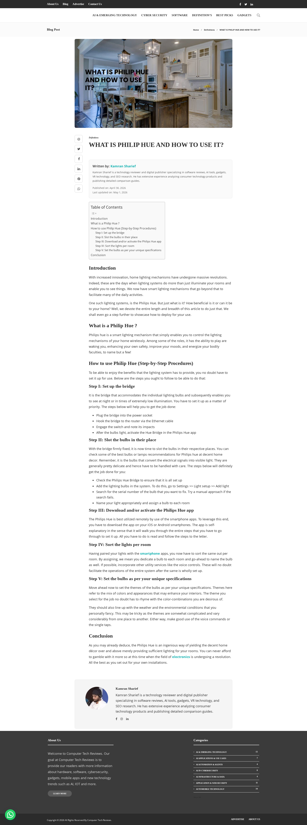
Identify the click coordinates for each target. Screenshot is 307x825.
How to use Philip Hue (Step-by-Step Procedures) (123, 228)
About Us (52, 4)
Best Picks (224, 15)
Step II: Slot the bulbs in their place (116, 237)
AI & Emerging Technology (114, 15)
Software (180, 15)
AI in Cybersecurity (227, 770)
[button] (10, 814)
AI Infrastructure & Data (227, 776)
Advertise (78, 4)
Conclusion (98, 255)
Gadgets (244, 15)
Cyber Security (154, 15)
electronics (181, 657)
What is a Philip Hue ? (105, 223)
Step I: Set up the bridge (109, 232)
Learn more (59, 793)
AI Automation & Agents (227, 764)
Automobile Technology (227, 789)
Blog (65, 4)
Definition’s (202, 15)
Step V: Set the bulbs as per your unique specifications (128, 250)
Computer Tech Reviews (99, 820)
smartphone (150, 553)
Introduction (99, 219)
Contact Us (95, 4)
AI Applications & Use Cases (227, 758)
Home (196, 29)
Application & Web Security (227, 783)
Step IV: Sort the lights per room (114, 246)
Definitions (209, 29)
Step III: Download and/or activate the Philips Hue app (128, 241)
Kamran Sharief (123, 166)
